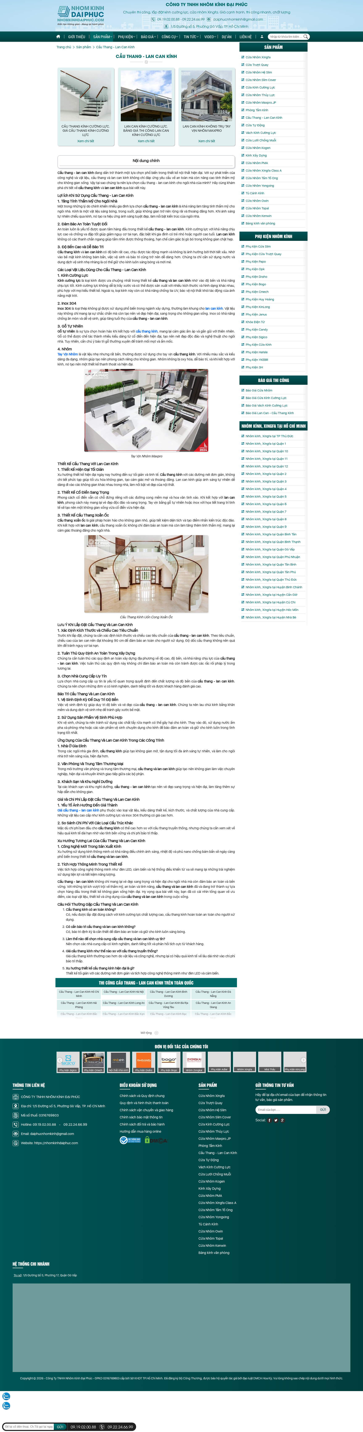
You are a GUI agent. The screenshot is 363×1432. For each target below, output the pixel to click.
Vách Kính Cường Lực (261, 133)
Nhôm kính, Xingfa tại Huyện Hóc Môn (272, 610)
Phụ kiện (125, 36)
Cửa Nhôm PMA (257, 163)
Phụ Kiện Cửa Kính (259, 345)
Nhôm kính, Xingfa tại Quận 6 (266, 504)
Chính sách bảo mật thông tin (141, 1117)
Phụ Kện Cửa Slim (258, 246)
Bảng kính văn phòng (260, 223)
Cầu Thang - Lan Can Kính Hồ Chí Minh (79, 994)
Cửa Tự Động (255, 125)
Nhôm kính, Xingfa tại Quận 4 (266, 489)
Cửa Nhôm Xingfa (258, 57)
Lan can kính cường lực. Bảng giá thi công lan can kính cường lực (146, 130)
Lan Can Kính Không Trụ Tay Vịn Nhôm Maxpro (207, 128)
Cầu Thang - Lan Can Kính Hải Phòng (79, 1005)
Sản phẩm (101, 36)
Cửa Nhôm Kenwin (258, 216)
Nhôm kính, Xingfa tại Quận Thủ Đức (271, 580)
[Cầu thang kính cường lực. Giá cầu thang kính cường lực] (86, 95)
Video (209, 36)
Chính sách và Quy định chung (142, 1096)
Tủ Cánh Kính (255, 193)
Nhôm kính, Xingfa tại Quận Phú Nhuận (273, 557)
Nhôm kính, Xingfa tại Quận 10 (267, 451)
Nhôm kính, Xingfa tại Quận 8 (266, 519)
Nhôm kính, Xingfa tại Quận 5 (266, 496)
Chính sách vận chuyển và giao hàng (146, 1110)
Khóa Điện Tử (255, 322)
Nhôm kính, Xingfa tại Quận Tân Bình (271, 564)
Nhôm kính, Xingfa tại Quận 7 (266, 512)
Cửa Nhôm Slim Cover (261, 80)
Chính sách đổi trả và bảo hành (142, 1124)
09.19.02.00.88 (168, 19)
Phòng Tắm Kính (257, 110)
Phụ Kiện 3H (254, 367)
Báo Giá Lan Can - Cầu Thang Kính (270, 413)
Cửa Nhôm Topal (257, 208)
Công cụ (169, 36)
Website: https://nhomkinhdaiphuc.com (49, 1143)
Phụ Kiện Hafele (257, 352)
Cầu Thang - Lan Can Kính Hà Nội (124, 991)
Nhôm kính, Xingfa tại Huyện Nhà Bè (271, 617)
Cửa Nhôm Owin (257, 201)
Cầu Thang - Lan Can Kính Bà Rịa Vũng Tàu (168, 1005)
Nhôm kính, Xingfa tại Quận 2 (266, 474)
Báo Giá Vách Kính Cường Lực (267, 405)
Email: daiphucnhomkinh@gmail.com (47, 1134)
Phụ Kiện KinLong (258, 307)
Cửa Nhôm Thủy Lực (260, 95)
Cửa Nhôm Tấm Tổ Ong (262, 178)
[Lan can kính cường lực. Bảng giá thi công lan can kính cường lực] (146, 95)
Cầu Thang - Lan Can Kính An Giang (213, 1005)
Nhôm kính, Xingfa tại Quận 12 (267, 466)
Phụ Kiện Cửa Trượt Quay (263, 254)
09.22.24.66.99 (193, 19)
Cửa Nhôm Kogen (258, 148)
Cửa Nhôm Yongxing (260, 186)
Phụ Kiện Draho (256, 277)
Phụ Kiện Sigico (256, 337)
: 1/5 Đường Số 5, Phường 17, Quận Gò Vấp (45, 1275)
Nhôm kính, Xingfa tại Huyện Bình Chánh (274, 587)
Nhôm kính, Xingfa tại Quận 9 (266, 527)
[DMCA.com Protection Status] (156, 1140)
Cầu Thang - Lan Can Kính (264, 118)
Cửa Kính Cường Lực (260, 87)
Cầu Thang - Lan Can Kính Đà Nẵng (213, 994)
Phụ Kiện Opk (255, 269)
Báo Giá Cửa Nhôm (259, 390)
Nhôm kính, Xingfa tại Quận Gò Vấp (270, 549)
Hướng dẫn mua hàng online (140, 1131)
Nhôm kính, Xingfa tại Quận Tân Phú (271, 572)
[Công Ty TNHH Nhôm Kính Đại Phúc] (80, 16)
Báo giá (147, 36)
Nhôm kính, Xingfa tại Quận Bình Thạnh (273, 542)
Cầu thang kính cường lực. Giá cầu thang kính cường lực (86, 130)
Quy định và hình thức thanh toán (144, 1103)
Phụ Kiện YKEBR (257, 360)
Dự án (226, 36)
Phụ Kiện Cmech (257, 292)
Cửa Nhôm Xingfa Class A (263, 170)
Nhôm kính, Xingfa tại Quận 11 (267, 459)
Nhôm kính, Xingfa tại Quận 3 (266, 481)
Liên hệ (246, 36)
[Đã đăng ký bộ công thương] (130, 1140)
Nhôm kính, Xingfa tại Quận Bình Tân (271, 534)
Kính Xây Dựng (256, 155)
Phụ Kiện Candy (257, 329)
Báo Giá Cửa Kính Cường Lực (266, 398)
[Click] (59, 1060)
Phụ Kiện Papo (256, 261)
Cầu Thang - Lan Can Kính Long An (124, 1002)
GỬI (323, 1110)
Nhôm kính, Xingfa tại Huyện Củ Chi (270, 602)
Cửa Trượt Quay (257, 65)
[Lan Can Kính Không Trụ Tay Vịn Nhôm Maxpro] (207, 95)
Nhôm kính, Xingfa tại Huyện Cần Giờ (271, 595)
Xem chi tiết (85, 141)
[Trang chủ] (58, 36)
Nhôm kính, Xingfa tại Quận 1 (266, 444)
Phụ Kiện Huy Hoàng (260, 299)
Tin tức (190, 36)
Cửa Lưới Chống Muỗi (261, 140)
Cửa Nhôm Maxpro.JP (261, 102)
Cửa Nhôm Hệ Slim (259, 72)
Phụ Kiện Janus (256, 314)
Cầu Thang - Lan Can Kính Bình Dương (168, 994)
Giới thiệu (76, 36)
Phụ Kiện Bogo (256, 284)
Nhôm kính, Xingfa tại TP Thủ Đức (269, 436)
